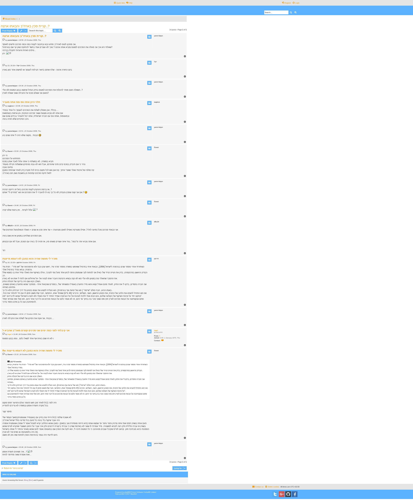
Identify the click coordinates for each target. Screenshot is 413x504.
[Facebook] (294, 494)
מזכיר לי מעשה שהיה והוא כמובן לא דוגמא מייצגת (29, 258)
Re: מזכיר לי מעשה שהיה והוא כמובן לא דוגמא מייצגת (32, 350)
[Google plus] (282, 494)
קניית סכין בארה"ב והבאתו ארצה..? (25, 26)
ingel (156, 330)
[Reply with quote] (149, 37)
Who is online (9, 474)
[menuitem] (129, 3)
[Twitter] (275, 494)
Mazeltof (134, 494)
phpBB (127, 492)
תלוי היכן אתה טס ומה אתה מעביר (21, 102)
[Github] (288, 494)
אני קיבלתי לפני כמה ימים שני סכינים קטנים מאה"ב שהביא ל (36, 330)
